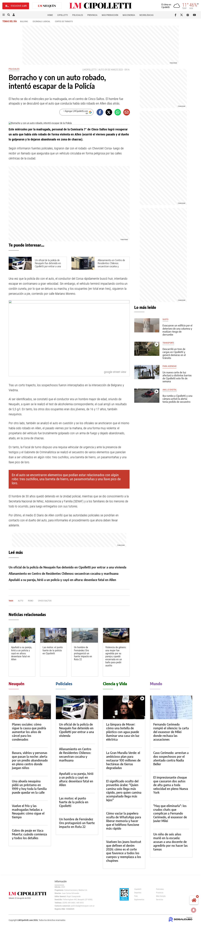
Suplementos (139, 900)
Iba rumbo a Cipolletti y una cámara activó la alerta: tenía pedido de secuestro (177, 398)
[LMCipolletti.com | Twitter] (182, 14)
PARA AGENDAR (169, 366)
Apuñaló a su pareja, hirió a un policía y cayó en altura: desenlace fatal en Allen (62, 580)
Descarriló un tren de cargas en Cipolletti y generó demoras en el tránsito (174, 353)
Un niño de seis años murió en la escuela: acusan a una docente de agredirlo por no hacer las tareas (170, 841)
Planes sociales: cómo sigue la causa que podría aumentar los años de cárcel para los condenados (29, 731)
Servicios (159, 900)
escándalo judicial (41, 21)
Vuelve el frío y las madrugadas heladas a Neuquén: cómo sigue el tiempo (28, 811)
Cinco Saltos (45, 601)
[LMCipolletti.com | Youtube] (194, 14)
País (136, 896)
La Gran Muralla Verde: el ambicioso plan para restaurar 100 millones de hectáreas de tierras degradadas (123, 760)
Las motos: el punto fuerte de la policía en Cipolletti (53, 650)
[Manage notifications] (193, 910)
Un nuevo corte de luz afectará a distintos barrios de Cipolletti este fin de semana (177, 377)
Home (50, 15)
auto (101, 69)
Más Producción (110, 15)
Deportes (137, 893)
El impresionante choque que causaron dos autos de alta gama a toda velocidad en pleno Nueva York (170, 784)
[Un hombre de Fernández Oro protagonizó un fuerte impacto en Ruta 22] (85, 635)
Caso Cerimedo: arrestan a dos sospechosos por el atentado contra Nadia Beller (171, 758)
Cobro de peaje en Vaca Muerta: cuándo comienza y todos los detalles (29, 834)
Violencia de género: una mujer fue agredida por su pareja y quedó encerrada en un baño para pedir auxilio (115, 656)
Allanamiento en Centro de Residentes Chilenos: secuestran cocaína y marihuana (111, 265)
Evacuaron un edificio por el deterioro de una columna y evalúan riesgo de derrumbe (177, 330)
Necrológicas (146, 15)
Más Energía (129, 15)
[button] (3, 15)
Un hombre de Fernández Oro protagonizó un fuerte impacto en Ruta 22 (83, 653)
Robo (30, 601)
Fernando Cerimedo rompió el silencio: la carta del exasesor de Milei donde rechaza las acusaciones (171, 731)
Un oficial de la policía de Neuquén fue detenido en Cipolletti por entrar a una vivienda (48, 265)
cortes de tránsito (64, 21)
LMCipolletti (89, 69)
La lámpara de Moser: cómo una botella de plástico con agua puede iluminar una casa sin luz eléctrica (122, 731)
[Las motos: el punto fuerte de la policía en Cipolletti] (53, 635)
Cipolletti (62, 15)
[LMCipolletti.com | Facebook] (176, 14)
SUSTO (165, 319)
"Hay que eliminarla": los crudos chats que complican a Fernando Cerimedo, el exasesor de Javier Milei (170, 813)
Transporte (168, 343)
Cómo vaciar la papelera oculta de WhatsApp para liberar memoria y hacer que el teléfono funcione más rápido (123, 820)
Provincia (92, 15)
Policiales (77, 15)
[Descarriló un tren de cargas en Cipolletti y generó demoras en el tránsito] (146, 349)
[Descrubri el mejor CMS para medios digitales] (180, 922)
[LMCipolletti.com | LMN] (47, 6)
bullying (24, 21)
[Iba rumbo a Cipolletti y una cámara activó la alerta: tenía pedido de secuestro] (146, 396)
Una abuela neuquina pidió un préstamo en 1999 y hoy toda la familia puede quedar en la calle (29, 786)
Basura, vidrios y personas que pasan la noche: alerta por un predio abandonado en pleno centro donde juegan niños (30, 760)
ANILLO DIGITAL (170, 390)
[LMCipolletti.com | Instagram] (188, 14)
